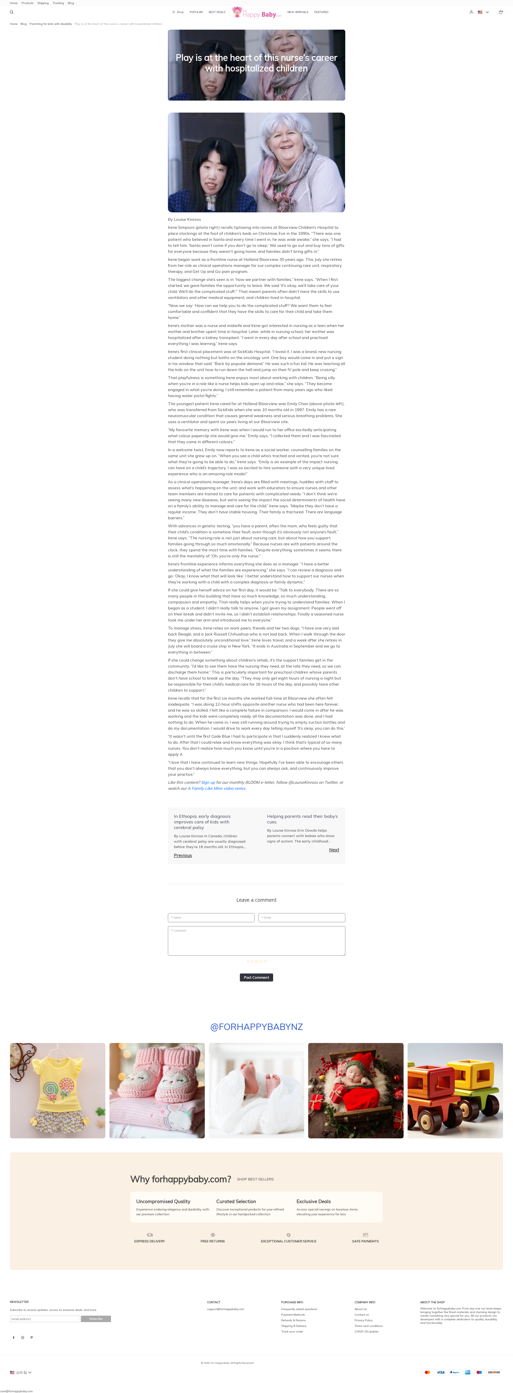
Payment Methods (293, 1314)
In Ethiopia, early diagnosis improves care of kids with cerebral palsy (202, 821)
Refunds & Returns (293, 1320)
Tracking (58, 3)
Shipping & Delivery (293, 1326)
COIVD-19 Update (366, 1331)
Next (334, 849)
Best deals (217, 12)
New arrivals (298, 12)
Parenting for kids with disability (51, 24)
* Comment (178, 930)
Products (27, 3)
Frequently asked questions (299, 1309)
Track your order (292, 1331)
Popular (196, 12)
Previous (183, 855)
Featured (321, 12)
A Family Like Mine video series (216, 788)
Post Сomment (256, 977)
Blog (71, 3)
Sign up (208, 782)
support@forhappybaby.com (225, 1309)
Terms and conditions (369, 1326)
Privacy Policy (364, 1320)
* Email (266, 917)
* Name (176, 917)
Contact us (362, 1314)
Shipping (43, 3)
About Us (361, 1309)
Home (14, 3)
